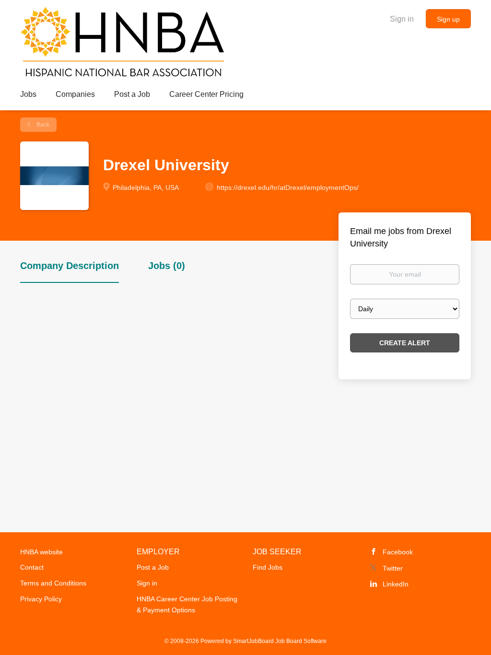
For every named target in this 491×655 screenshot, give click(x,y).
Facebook (398, 552)
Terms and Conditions (53, 583)
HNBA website (41, 552)
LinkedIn (396, 584)
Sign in (402, 19)
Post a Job (153, 567)
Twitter (393, 568)
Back (42, 124)
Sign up (448, 19)
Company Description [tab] (69, 265)
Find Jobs (267, 567)
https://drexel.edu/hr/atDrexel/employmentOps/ (288, 187)
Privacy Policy (41, 599)
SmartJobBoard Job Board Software (280, 641)
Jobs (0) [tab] (166, 265)
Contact (32, 567)
